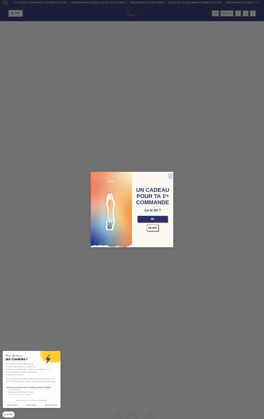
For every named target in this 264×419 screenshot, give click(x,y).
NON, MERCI (152, 228)
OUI (152, 219)
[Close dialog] (170, 175)
